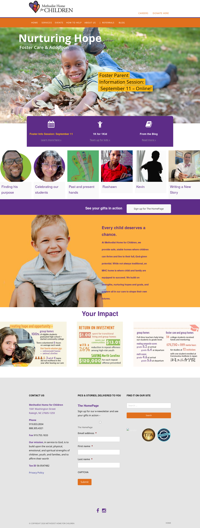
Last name (85, 459)
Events (59, 22)
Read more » (149, 140)
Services (47, 22)
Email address (87, 433)
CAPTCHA (83, 472)
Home (34, 22)
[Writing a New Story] (184, 166)
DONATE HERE (161, 13)
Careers (143, 13)
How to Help (74, 22)
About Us (90, 22)
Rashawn (109, 186)
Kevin (140, 186)
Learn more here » (51, 140)
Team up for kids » (100, 140)
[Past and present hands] (83, 166)
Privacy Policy (36, 472)
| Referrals (106, 22)
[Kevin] (150, 166)
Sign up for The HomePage (149, 208)
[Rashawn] (117, 166)
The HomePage (85, 427)
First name (85, 446)
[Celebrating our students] (49, 166)
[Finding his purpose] (15, 166)
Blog (122, 22)
